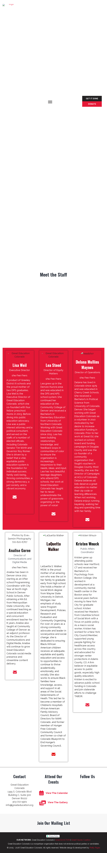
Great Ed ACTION (62, 840)
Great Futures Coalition (81, 840)
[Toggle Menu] (50, 102)
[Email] (14, 497)
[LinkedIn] (24, 506)
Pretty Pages (95, 848)
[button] (92, 98)
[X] (14, 506)
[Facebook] (24, 497)
